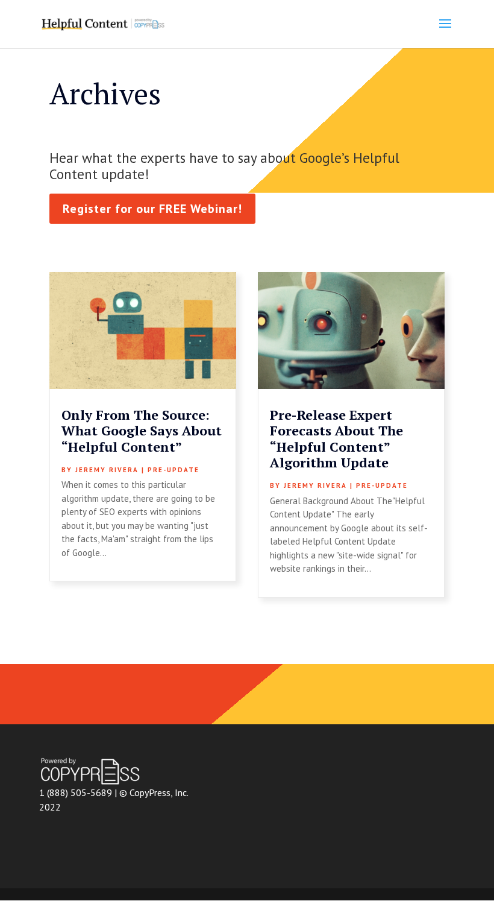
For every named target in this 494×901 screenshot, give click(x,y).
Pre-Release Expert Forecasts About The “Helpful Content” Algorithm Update (336, 438)
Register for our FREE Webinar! (152, 209)
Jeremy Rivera (107, 470)
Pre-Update (173, 470)
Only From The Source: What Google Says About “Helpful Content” (141, 430)
